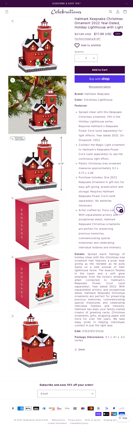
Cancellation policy (79, 423)
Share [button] (81, 349)
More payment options (100, 86)
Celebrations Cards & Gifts (35, 420)
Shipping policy (111, 420)
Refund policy (58, 420)
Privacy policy (75, 420)
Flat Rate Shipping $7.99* (88, 38)
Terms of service (93, 420)
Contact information (57, 423)
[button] (6, 11)
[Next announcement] (126, 3)
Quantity (79, 51)
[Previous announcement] (6, 3)
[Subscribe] (92, 393)
